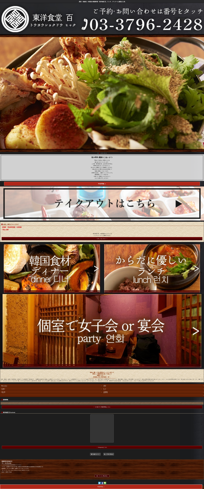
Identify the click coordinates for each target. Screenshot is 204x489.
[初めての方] (51, 385)
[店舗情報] (153, 392)
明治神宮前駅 (11, 227)
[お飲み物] (51, 392)
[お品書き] (51, 388)
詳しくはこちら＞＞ (103, 238)
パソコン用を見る (102, 476)
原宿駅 (4, 227)
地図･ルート (96, 454)
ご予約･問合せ (109, 454)
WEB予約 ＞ (102, 184)
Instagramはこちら (102, 447)
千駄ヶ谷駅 (5, 229)
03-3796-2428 (8, 463)
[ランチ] (153, 388)
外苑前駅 (19, 227)
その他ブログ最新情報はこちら (102, 407)
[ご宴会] (153, 385)
